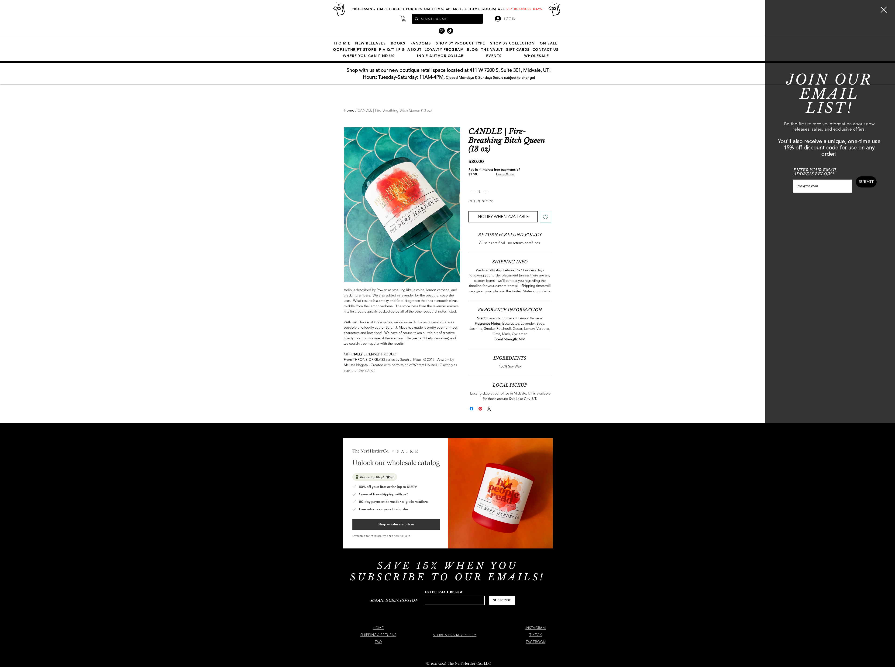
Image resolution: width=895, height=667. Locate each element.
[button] (884, 9)
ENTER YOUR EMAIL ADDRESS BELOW (815, 172)
